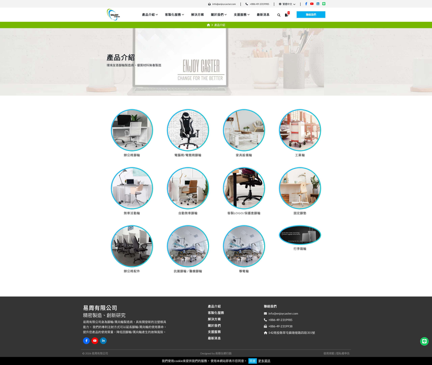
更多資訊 (264, 361)
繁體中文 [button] (287, 4)
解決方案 (197, 14)
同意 (253, 361)
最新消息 (263, 14)
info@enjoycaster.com (224, 4)
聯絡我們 (311, 14)
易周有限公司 (100, 353)
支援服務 (240, 14)
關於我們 (217, 14)
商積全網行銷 (223, 353)
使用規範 (328, 353)
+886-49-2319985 (259, 4)
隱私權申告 (343, 353)
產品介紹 (148, 14)
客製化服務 (173, 14)
